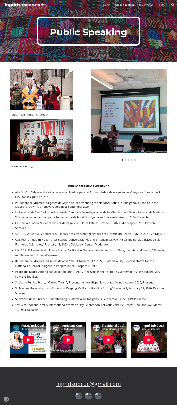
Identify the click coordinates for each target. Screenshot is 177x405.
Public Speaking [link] (125, 5)
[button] (173, 5)
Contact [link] (162, 5)
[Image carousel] (129, 115)
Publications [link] (146, 5)
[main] (88, 31)
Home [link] (106, 5)
